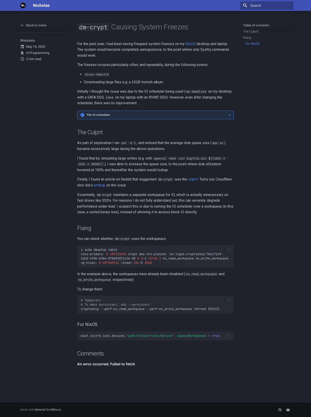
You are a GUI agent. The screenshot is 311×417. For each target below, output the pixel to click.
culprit (193, 179)
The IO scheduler (98, 115)
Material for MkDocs (48, 409)
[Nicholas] (23, 5)
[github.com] (279, 409)
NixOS (191, 44)
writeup (99, 185)
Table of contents (256, 25)
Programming (39, 53)
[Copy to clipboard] (229, 250)
